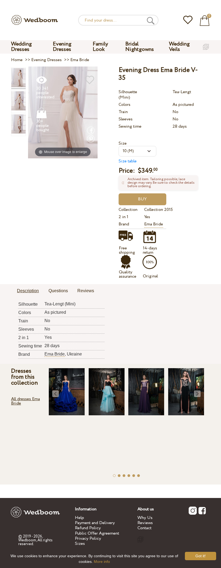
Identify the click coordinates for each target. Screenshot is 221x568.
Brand (124, 224)
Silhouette (128, 92)
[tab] (28, 291)
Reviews (145, 523)
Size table (128, 161)
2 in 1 (123, 216)
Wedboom (27, 540)
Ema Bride (153, 224)
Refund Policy (88, 528)
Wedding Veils (179, 46)
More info (102, 561)
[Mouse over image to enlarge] (63, 112)
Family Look (100, 46)
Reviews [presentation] (85, 290)
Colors (124, 104)
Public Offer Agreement (97, 533)
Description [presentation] (28, 290)
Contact (144, 528)
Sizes (80, 544)
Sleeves (126, 119)
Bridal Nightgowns (139, 46)
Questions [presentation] (58, 290)
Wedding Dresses (21, 46)
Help (79, 518)
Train (123, 111)
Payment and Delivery (95, 523)
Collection (128, 209)
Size (123, 143)
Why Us (145, 518)
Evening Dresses (62, 46)
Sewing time (130, 126)
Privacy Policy (88, 538)
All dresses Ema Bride (25, 401)
